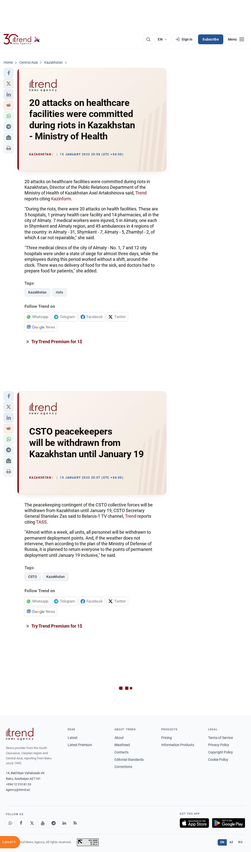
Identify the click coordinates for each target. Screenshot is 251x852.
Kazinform (61, 198)
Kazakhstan (37, 292)
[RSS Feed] (75, 823)
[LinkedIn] (64, 823)
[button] (8, 73)
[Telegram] (53, 823)
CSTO (32, 577)
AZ (231, 842)
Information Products (177, 745)
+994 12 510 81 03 (18, 784)
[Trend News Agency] (19, 734)
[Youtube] (42, 823)
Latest (72, 738)
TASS (41, 522)
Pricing (166, 738)
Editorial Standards (129, 760)
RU (240, 842)
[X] (31, 823)
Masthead (122, 745)
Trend (141, 192)
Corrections (123, 767)
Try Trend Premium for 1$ (56, 341)
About (119, 738)
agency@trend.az (18, 790)
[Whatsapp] (10, 823)
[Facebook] (21, 823)
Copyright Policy (220, 752)
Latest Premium (80, 745)
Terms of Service (220, 738)
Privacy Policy (218, 745)
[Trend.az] (22, 39)
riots (59, 292)
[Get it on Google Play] (228, 823)
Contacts (121, 752)
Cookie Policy (218, 760)
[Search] (148, 39)
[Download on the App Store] (194, 823)
